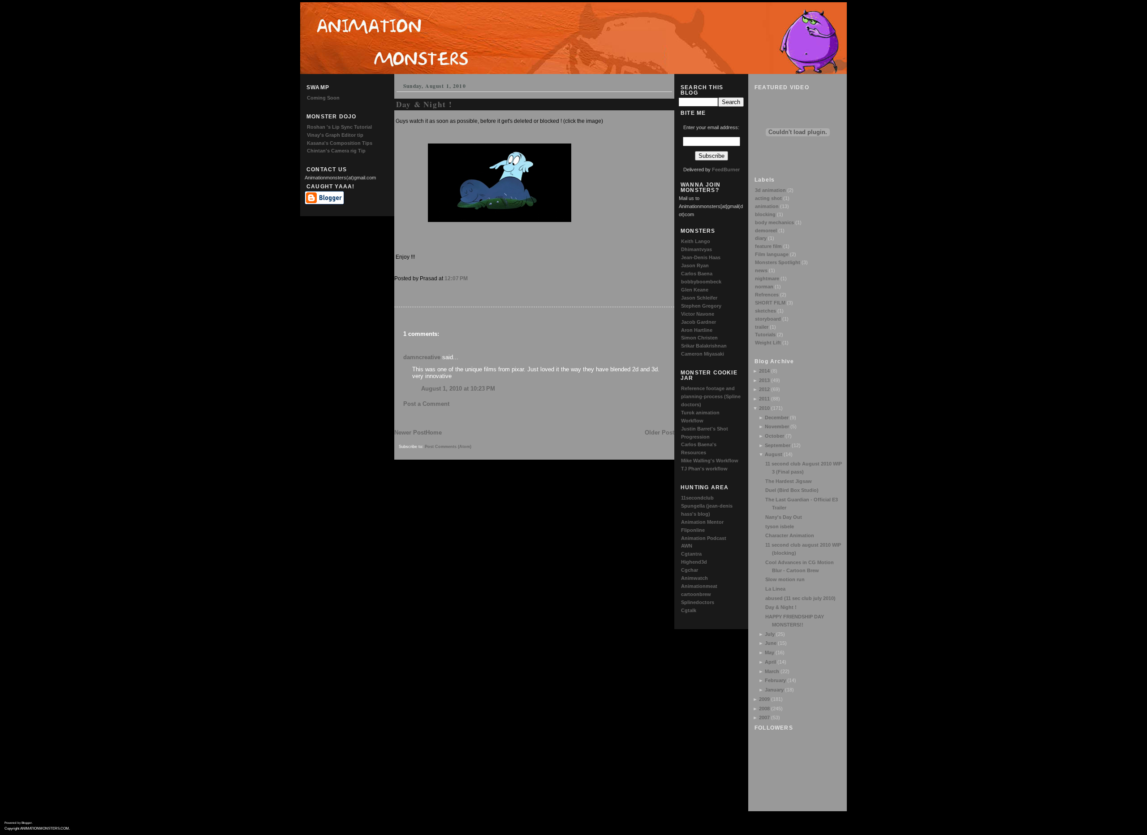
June (770, 643)
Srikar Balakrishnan (704, 345)
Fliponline (693, 530)
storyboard (768, 319)
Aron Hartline (696, 330)
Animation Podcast (703, 538)
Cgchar (689, 570)
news (761, 270)
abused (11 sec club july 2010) (800, 598)
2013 (764, 380)
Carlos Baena (696, 273)
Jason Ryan (695, 265)
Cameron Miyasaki (702, 354)
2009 (764, 699)
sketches (765, 310)
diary (761, 238)
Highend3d (694, 562)
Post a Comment (426, 403)
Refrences (767, 294)
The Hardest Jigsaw (788, 481)
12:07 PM (456, 278)
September (777, 445)
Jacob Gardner (698, 322)
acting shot (768, 198)
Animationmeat (699, 586)
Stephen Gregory (701, 306)
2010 (764, 408)
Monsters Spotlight (777, 262)
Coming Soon (323, 97)
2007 (764, 717)
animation (767, 206)
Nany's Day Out (783, 517)
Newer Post (410, 432)
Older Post (659, 432)
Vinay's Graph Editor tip (335, 135)
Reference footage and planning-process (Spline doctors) (711, 396)
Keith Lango (695, 241)
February (775, 680)
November (777, 426)
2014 (764, 371)
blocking (765, 214)
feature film (768, 246)
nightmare (767, 278)
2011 (764, 398)
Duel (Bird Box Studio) (792, 490)
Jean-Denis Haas (700, 257)
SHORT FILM (770, 302)
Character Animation (789, 535)
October (774, 436)
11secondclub (697, 497)
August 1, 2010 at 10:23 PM (458, 388)
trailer (761, 327)
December (777, 417)
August (773, 454)
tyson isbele (779, 526)
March (772, 671)
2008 (764, 708)
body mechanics (774, 222)
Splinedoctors (697, 602)
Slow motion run (785, 579)
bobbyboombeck (701, 281)
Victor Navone (697, 314)
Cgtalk (688, 610)
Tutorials (765, 334)
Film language (772, 254)
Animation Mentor (702, 522)
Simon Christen (699, 337)
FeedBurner (726, 169)
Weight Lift (768, 342)
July (770, 634)
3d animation (770, 190)
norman (764, 286)
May (769, 652)
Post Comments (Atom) (448, 446)
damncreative (421, 357)
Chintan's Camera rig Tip (336, 150)
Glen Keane (694, 289)
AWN (686, 545)
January (774, 689)
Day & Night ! (781, 607)
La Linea (775, 588)
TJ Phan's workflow (704, 468)
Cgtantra (691, 554)
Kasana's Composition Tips (339, 143)
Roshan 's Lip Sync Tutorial (339, 127)
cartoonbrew (696, 594)
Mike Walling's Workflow (709, 460)
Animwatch (694, 578)
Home (434, 432)
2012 (764, 389)
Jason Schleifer (699, 297)
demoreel (766, 230)
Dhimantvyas (696, 249)
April (770, 662)
